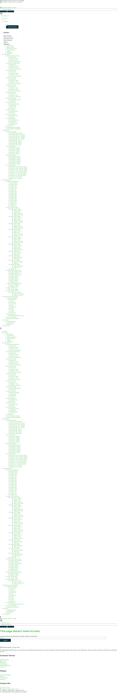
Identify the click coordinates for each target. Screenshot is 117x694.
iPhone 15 (13, 353)
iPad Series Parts (11, 420)
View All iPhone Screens (13, 416)
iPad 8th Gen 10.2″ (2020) (17, 424)
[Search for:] (53, 638)
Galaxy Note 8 (14, 567)
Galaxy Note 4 (14, 570)
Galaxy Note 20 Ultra (16, 560)
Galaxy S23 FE (18, 506)
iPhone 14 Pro (14, 363)
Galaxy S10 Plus (18, 538)
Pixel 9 (12, 589)
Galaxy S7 (16, 551)
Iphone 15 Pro (14, 356)
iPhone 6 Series (11, 407)
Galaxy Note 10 (14, 564)
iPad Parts (6, 419)
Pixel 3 (12, 599)
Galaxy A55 (13, 489)
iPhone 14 (13, 360)
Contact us (6, 614)
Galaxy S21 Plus (18, 522)
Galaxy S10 (17, 535)
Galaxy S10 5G (18, 534)
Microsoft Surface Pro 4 (17, 604)
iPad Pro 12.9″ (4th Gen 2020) (18, 456)
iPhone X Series (11, 391)
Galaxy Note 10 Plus (16, 563)
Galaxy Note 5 (14, 569)
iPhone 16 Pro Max (15, 350)
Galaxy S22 (17, 513)
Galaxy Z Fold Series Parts (14, 572)
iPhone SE (13, 389)
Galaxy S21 (17, 521)
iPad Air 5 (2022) (15, 436)
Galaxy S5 (13, 557)
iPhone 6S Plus (14, 408)
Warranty (9, 613)
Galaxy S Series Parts (13, 496)
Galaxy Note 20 (14, 562)
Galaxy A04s (13, 471)
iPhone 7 (12, 405)
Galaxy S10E (17, 537)
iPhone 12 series (11, 373)
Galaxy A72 (13, 493)
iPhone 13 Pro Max (15, 372)
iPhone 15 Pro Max (15, 357)
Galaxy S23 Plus (18, 509)
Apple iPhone (10, 335)
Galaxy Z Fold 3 (14, 573)
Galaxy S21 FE (18, 519)
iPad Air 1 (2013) (15, 442)
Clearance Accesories (13, 607)
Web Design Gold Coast (49, 693)
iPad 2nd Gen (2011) (16, 433)
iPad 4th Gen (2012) (15, 430)
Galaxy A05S (14, 473)
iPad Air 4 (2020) (15, 437)
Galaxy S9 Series (15, 540)
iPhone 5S (10, 414)
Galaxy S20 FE (18, 526)
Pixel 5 (12, 598)
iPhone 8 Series (11, 398)
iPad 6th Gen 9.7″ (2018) (17, 427)
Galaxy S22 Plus (18, 515)
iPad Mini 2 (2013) (15, 451)
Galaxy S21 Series (15, 518)
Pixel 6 (12, 597)
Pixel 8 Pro (13, 591)
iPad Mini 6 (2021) (15, 445)
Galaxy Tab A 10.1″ (19, 582)
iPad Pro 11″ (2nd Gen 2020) (18, 462)
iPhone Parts (6, 343)
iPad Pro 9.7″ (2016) (16, 467)
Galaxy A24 (13, 481)
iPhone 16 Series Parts (13, 344)
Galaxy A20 (13, 477)
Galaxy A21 (13, 478)
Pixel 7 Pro (13, 592)
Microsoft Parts (11, 602)
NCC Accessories (12, 605)
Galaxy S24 (17, 500)
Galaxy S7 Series (15, 548)
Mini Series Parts (11, 443)
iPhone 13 (13, 367)
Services (5, 608)
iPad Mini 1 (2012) (15, 452)
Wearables (10, 341)
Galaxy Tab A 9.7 (18, 583)
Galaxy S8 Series (15, 544)
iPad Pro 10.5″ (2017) (16, 465)
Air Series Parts (11, 435)
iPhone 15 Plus (14, 354)
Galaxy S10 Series (15, 532)
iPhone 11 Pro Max (15, 385)
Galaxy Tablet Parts (12, 579)
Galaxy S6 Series (15, 553)
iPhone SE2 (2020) (15, 388)
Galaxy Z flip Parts (12, 576)
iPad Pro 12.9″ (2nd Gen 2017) (18, 459)
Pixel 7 (12, 594)
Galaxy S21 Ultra (18, 524)
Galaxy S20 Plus (18, 529)
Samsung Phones (12, 337)
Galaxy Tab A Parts (15, 580)
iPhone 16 (13, 346)
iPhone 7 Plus (14, 404)
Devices (5, 332)
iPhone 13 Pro (14, 370)
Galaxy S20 (17, 528)
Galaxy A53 (13, 487)
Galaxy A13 (13, 474)
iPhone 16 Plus (14, 347)
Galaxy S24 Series (15, 497)
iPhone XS (13, 394)
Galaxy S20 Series (15, 525)
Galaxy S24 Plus (18, 502)
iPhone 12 (13, 375)
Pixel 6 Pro (13, 595)
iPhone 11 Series (11, 381)
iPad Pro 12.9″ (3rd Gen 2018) (18, 458)
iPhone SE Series (11, 386)
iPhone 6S (13, 410)
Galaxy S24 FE (18, 499)
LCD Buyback (11, 611)
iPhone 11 (13, 382)
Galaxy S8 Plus (18, 545)
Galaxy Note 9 (14, 566)
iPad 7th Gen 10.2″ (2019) (17, 426)
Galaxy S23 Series (15, 505)
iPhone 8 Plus (14, 400)
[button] (60, 20)
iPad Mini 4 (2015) (15, 448)
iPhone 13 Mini (14, 369)
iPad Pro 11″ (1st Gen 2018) (18, 464)
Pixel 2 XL (13, 601)
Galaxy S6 (16, 556)
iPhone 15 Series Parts (13, 351)
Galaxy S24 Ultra (18, 503)
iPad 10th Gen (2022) (16, 421)
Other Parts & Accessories (10, 585)
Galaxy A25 (13, 483)
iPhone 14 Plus (14, 362)
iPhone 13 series (11, 366)
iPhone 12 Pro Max (15, 379)
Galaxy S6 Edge (18, 554)
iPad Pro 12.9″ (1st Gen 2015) (18, 461)
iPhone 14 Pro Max (15, 365)
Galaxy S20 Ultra (18, 531)
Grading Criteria (11, 610)
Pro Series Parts (11, 454)
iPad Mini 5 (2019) (15, 446)
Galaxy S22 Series (15, 512)
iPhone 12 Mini (14, 376)
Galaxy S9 (16, 543)
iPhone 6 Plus (14, 411)
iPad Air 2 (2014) (15, 440)
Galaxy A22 (13, 480)
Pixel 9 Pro (13, 588)
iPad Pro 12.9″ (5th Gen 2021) (18, 455)
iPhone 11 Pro (14, 384)
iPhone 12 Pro (14, 378)
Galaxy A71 (13, 491)
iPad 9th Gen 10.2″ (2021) (17, 423)
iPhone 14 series (11, 359)
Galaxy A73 (13, 494)
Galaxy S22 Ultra (18, 516)
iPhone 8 (12, 401)
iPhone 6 (12, 413)
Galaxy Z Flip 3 (14, 578)
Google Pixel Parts (12, 586)
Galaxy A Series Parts (13, 470)
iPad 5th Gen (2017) (15, 429)
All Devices (10, 334)
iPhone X (12, 397)
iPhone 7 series (11, 402)
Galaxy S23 (17, 508)
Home (5, 331)
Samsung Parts (7, 468)
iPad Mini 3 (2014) (15, 449)
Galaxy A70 (13, 490)
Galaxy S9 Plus (18, 541)
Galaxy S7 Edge (18, 550)
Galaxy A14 (13, 475)
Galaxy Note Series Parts (14, 559)
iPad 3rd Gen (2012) (16, 432)
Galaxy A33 (13, 484)
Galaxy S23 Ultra (18, 510)
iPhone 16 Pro (14, 348)
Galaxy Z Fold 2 (14, 575)
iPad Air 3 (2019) (15, 439)
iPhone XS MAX (14, 392)
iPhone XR (13, 395)
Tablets (9, 340)
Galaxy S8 (16, 547)
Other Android (11, 338)
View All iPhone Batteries (14, 417)
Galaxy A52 (13, 486)
